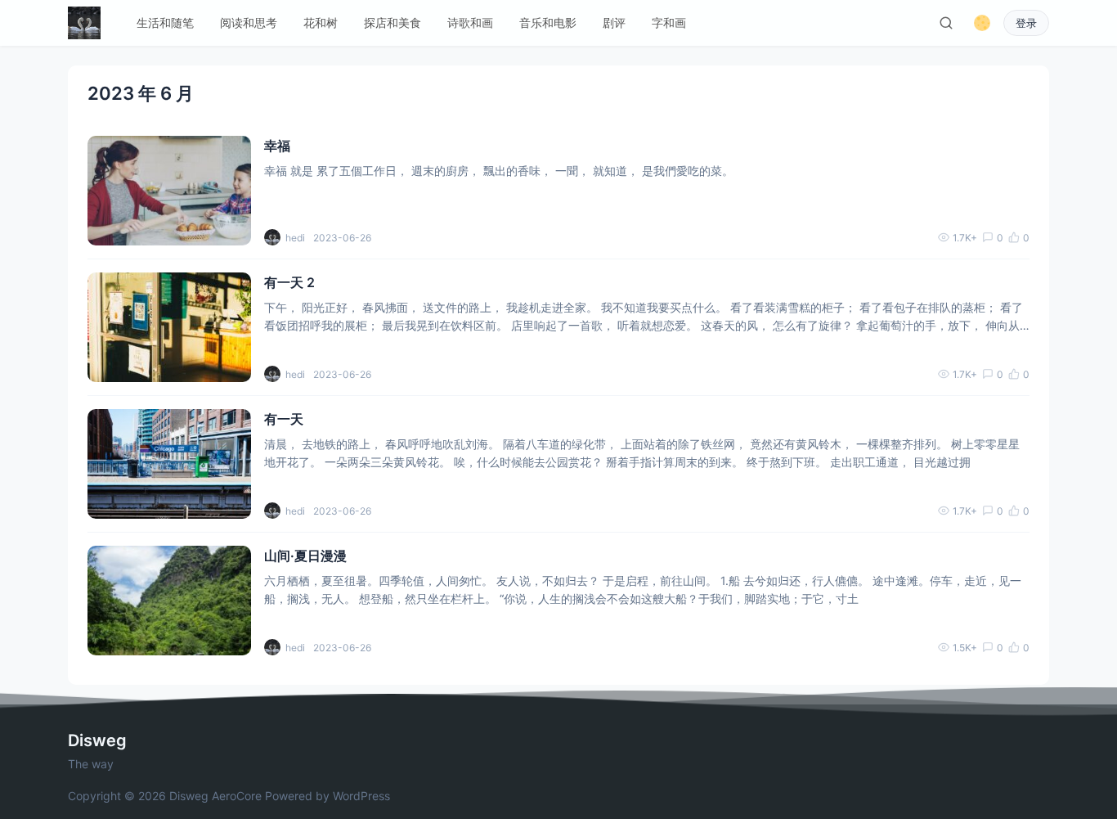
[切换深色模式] (982, 23)
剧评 (614, 22)
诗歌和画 (470, 22)
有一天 (283, 419)
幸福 (277, 145)
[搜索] (946, 23)
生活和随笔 (165, 22)
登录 (1026, 23)
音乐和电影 (547, 22)
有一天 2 (289, 282)
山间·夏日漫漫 (305, 555)
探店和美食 (392, 22)
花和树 (320, 22)
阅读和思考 (248, 22)
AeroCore (237, 796)
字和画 (669, 22)
